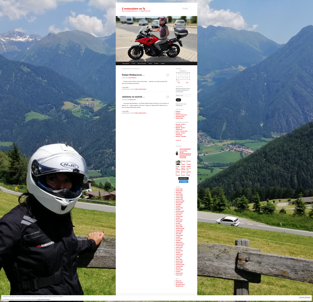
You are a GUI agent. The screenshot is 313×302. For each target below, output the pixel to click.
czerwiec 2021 (179, 216)
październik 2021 (180, 211)
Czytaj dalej (126, 87)
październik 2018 (180, 264)
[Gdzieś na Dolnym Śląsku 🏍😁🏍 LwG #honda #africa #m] (188, 173)
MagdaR (178, 127)
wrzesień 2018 (179, 266)
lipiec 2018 (178, 268)
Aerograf (178, 124)
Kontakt (163, 63)
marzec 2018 (179, 275)
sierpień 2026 (179, 189)
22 (176, 79)
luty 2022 (178, 209)
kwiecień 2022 (179, 208)
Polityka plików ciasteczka (44, 299)
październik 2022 (180, 201)
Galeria (150, 63)
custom (177, 131)
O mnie (133, 63)
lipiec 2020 (178, 233)
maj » (187, 82)
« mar (178, 82)
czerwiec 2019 (179, 251)
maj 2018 (178, 271)
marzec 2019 (179, 256)
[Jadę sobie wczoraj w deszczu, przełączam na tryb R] (178, 168)
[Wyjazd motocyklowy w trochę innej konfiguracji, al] (178, 173)
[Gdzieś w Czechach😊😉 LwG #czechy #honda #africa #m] (183, 173)
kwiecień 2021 (179, 220)
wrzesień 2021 (179, 213)
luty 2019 (178, 257)
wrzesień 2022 (179, 202)
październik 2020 (180, 228)
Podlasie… (178, 111)
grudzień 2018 (179, 261)
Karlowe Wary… (184, 131)
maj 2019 (178, 252)
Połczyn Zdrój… (180, 118)
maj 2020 (178, 237)
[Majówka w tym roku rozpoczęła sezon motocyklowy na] (188, 168)
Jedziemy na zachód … (133, 96)
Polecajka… (184, 136)
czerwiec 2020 (179, 235)
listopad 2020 (179, 226)
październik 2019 (180, 244)
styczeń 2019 (179, 259)
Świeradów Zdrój (180, 116)
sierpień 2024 (179, 190)
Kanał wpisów (179, 282)
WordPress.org (179, 286)
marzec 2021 (179, 221)
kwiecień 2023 (179, 197)
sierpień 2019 (179, 247)
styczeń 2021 (179, 225)
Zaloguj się (178, 281)
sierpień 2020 (179, 232)
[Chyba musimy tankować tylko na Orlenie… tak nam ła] (183, 168)
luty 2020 (178, 240)
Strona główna (125, 63)
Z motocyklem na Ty (133, 8)
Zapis (178, 100)
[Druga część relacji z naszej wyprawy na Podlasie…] (178, 162)
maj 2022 (178, 206)
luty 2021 (178, 223)
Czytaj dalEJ (125, 111)
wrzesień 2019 (179, 245)
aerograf (178, 136)
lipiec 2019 (178, 249)
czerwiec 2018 (179, 270)
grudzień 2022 (179, 199)
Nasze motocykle (142, 63)
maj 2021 (178, 218)
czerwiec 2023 (179, 196)
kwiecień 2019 (179, 254)
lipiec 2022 (178, 204)
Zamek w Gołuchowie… (182, 115)
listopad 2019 (179, 242)
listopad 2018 (179, 263)
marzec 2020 (179, 239)
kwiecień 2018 (179, 273)
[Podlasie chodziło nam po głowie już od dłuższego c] (183, 162)
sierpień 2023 (179, 194)
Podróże (156, 63)
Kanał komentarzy (180, 284)
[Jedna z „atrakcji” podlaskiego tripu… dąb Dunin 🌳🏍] (188, 162)
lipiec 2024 (178, 192)
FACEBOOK (178, 140)
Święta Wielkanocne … (133, 74)
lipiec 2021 (178, 214)
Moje (136, 89)
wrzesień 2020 (179, 230)
